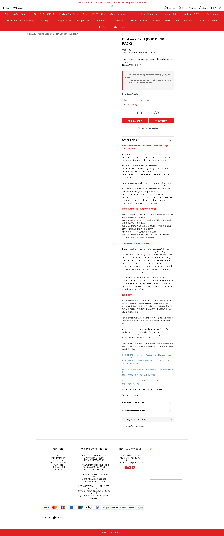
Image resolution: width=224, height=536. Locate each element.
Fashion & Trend (160, 20)
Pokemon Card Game (15, 14)
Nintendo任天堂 (192, 14)
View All (31, 34)
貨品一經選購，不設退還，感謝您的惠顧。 (139, 375)
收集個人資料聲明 (58, 467)
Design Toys (63, 20)
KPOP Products (184, 20)
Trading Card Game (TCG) (72, 14)
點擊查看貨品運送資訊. (131, 384)
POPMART (97, 14)
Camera (118, 20)
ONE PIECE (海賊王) (44, 14)
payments (58, 460)
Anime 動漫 (171, 14)
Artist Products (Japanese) (20, 20)
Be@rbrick (212, 14)
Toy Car (103, 27)
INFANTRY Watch (208, 20)
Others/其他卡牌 (70, 34)
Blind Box (101, 20)
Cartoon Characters (148, 14)
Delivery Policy (58, 458)
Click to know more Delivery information (141, 381)
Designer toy (82, 20)
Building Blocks (137, 20)
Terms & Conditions (58, 462)
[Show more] (148, 87)
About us (118, 27)
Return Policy (58, 465)
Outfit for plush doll (120, 14)
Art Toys (45, 20)
